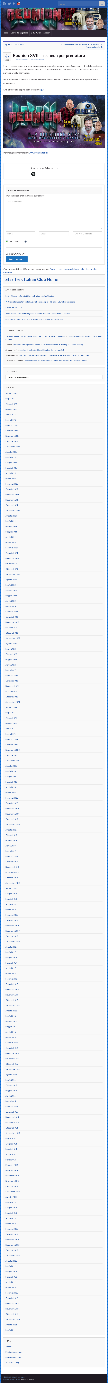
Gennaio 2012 (11, 1298)
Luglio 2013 (10, 1202)
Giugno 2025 (11, 462)
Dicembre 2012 (12, 1239)
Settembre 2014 (12, 1133)
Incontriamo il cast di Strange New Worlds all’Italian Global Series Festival (37, 313)
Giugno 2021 (11, 718)
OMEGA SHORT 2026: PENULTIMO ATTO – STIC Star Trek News (35, 336)
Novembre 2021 (12, 691)
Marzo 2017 (10, 973)
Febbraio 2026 (11, 425)
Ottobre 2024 (11, 505)
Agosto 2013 (11, 1197)
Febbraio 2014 (11, 1165)
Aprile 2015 (10, 1096)
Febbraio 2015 (11, 1106)
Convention (34, 60)
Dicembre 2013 (12, 1175)
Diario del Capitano (19, 33)
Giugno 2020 (11, 776)
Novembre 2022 (12, 627)
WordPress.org (12, 1362)
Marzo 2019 (10, 851)
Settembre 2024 (12, 510)
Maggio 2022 (11, 659)
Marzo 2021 (10, 734)
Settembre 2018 (12, 883)
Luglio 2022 (10, 649)
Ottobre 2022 (11, 633)
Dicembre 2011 (12, 1303)
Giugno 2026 (11, 404)
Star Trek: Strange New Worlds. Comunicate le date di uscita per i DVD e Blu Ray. (48, 344)
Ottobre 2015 (11, 1064)
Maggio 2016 (11, 1026)
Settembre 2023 (12, 574)
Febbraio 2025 (11, 484)
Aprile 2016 (10, 1032)
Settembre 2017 (12, 941)
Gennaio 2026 (11, 430)
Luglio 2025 (10, 457)
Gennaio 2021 (11, 744)
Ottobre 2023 (11, 569)
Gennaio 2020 (11, 803)
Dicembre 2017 (12, 925)
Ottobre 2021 (11, 696)
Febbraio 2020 (11, 798)
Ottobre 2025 (11, 441)
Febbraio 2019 (11, 856)
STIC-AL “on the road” (40, 33)
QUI (42, 89)
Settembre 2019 (12, 824)
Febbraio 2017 (11, 979)
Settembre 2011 (12, 1319)
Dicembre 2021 (12, 686)
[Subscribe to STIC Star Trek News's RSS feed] (4, 3)
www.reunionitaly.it (38, 152)
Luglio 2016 (10, 1016)
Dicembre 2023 (12, 558)
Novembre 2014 (12, 1122)
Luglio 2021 (10, 712)
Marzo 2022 (10, 670)
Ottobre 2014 (11, 1128)
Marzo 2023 (10, 606)
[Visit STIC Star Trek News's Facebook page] (14, 3)
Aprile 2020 (10, 787)
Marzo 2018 (10, 909)
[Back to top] (101, 1376)
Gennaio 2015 (11, 1112)
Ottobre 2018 (11, 877)
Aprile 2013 (10, 1218)
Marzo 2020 (10, 792)
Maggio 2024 (11, 532)
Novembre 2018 (12, 872)
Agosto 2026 (11, 393)
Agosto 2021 (11, 707)
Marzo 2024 (10, 542)
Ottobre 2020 (11, 755)
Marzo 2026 (10, 420)
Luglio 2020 (10, 771)
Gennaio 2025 (11, 489)
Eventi (41, 60)
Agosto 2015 (11, 1074)
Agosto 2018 (11, 888)
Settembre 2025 (12, 446)
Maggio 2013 (11, 1213)
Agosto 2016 (11, 1010)
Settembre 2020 (12, 760)
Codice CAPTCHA (15, 253)
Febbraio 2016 (11, 1042)
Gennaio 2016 (11, 1048)
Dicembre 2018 (12, 867)
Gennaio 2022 (11, 681)
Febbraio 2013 (11, 1229)
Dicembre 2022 (12, 622)
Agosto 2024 (11, 516)
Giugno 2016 (11, 1021)
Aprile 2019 (10, 846)
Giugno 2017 (11, 957)
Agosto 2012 (11, 1261)
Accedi (8, 1346)
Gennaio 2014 (11, 1170)
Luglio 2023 (10, 585)
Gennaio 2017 (11, 984)
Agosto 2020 (11, 766)
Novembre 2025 (12, 436)
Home (5, 33)
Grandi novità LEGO (14, 307)
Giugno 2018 (11, 893)
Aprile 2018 (10, 904)
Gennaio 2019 (11, 861)
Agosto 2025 (11, 452)
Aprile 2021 (10, 728)
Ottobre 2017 (11, 936)
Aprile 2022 (10, 665)
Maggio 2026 (11, 409)
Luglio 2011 (10, 1330)
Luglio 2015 (10, 1080)
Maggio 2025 (11, 468)
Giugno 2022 (11, 654)
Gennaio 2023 (11, 617)
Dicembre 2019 (12, 808)
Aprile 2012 (10, 1282)
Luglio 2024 (10, 521)
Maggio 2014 (11, 1149)
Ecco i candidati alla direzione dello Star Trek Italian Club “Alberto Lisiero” (55, 360)
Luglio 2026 (10, 398)
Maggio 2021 (11, 723)
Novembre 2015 (12, 1058)
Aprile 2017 (10, 968)
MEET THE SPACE (16, 44)
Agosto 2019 (11, 830)
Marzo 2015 (10, 1101)
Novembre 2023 (12, 563)
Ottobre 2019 (11, 819)
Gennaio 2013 (11, 1234)
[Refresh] (25, 241)
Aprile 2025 (10, 473)
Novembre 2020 (12, 750)
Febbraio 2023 (11, 611)
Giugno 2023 (11, 590)
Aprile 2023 (10, 601)
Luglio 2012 (10, 1266)
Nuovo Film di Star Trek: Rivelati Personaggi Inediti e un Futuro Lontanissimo (41, 302)
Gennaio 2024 (11, 553)
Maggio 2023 (11, 595)
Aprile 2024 (10, 537)
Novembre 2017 (12, 931)
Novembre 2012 (12, 1245)
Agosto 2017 (11, 947)
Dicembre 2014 (12, 1117)
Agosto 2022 (11, 643)
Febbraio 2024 (11, 547)
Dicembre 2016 (12, 989)
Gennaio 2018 (11, 920)
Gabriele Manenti (21, 60)
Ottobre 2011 (11, 1314)
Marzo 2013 (10, 1223)
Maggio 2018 (11, 899)
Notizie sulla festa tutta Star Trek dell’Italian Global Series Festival (34, 319)
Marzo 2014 (10, 1159)
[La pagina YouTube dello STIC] (18, 3)
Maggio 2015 (11, 1090)
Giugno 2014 (11, 1144)
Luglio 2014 (10, 1138)
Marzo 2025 (10, 478)
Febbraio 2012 (11, 1293)
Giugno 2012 (11, 1271)
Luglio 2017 (10, 952)
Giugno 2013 (11, 1207)
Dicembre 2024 (12, 494)
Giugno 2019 (11, 835)
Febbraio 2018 (11, 915)
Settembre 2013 (12, 1191)
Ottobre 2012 (11, 1250)
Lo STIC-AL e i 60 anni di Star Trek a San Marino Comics (29, 296)
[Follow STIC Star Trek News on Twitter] (9, 3)
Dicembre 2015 (12, 1053)
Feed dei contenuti (13, 1352)
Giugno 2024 (11, 526)
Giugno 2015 (11, 1085)
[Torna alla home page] (54, 19)
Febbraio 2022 (11, 675)
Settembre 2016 (12, 1005)
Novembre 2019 (12, 814)
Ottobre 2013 (11, 1186)
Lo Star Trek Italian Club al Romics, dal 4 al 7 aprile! (42, 350)
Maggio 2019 (11, 840)
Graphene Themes (27, 1380)
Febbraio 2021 (11, 739)
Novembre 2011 (12, 1309)
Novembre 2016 (12, 995)
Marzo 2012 (10, 1287)
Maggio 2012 (11, 1277)
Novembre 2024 (12, 500)
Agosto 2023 (11, 579)
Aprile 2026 (10, 414)
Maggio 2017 (11, 963)
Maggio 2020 (11, 782)
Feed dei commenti (13, 1357)
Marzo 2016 (10, 1037)
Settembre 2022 (12, 638)
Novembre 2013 (12, 1181)
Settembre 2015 (12, 1069)
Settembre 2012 (12, 1255)
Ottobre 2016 (11, 1000)
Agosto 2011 (11, 1324)
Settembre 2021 (12, 702)
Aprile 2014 (10, 1154)
